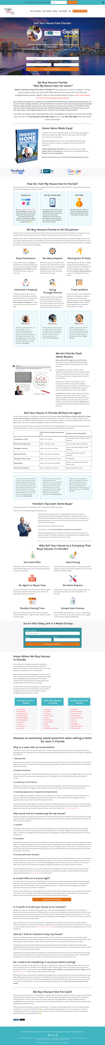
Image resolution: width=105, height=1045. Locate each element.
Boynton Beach (23, 713)
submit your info (35, 873)
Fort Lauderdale (23, 720)
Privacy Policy (76, 1031)
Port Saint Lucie (76, 713)
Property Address (52, 56)
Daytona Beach (23, 716)
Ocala (46, 724)
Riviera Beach (75, 716)
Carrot (66, 1042)
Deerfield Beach (23, 718)
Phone (39, 62)
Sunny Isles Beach (77, 718)
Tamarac (74, 722)
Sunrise (73, 720)
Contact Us (39, 1031)
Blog (82, 1031)
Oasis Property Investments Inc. (27, 209)
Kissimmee (21, 726)
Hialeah (20, 724)
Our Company (63, 11)
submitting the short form (44, 927)
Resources (67, 1031)
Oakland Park (49, 722)
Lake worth (48, 709)
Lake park (21, 728)
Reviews (55, 11)
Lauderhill (48, 713)
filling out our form (21, 971)
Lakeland (48, 711)
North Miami (49, 720)
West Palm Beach (77, 726)
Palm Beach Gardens (51, 728)
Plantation (74, 709)
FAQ (70, 11)
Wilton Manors (76, 728)
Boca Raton (21, 711)
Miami (47, 718)
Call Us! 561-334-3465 (80, 11)
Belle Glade (21, 709)
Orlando (47, 726)
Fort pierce (21, 722)
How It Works (46, 11)
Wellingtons (75, 724)
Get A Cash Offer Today (28, 1031)
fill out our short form (71, 808)
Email (66, 62)
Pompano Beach (76, 711)
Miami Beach (49, 716)
